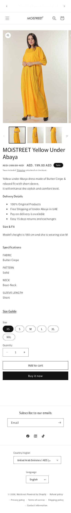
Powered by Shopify (36, 494)
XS (8, 329)
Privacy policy (18, 499)
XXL (9, 337)
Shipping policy (56, 499)
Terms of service (36, 499)
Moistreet (21, 494)
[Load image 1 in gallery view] (17, 135)
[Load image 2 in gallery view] (35, 135)
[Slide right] (67, 136)
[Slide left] (4, 136)
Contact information (37, 505)
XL (53, 329)
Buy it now (35, 376)
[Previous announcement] (7, 6)
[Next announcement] (64, 6)
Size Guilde (9, 311)
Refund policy (56, 494)
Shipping (21, 170)
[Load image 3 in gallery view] (54, 135)
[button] (7, 18)
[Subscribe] (60, 422)
